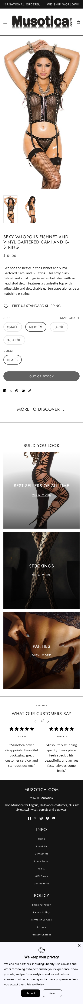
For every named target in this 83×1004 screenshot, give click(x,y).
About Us (41, 846)
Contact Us (41, 854)
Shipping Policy (41, 905)
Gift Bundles (41, 883)
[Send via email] (23, 390)
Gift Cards (41, 876)
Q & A (41, 869)
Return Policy (41, 912)
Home (41, 839)
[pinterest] (47, 817)
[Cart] (78, 22)
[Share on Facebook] (5, 390)
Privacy (41, 927)
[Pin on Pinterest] (17, 390)
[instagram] (41, 817)
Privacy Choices (41, 935)
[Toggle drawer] (5, 22)
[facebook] (29, 817)
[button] (29, 390)
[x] (35, 817)
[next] (48, 720)
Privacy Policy (35, 984)
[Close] (79, 945)
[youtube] (54, 817)
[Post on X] (11, 390)
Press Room (41, 861)
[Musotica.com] (41, 22)
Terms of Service (41, 920)
